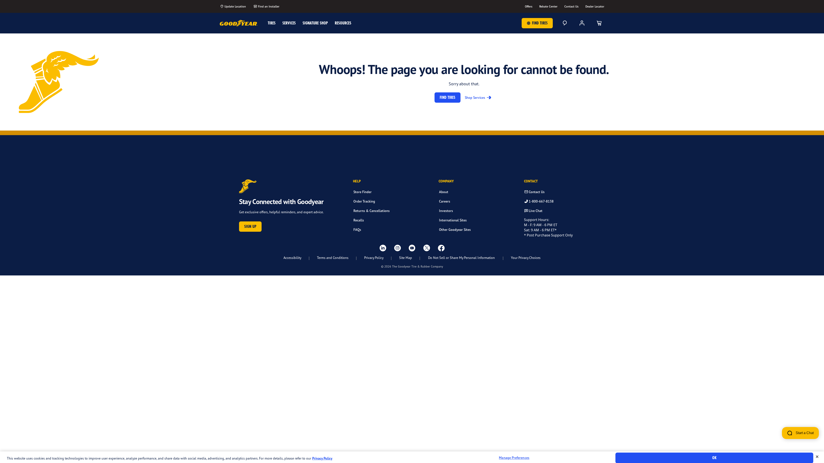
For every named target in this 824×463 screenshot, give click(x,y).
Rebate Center (548, 6)
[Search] (565, 23)
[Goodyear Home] (239, 23)
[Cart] (599, 23)
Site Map (405, 258)
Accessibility (292, 258)
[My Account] (582, 23)
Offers (528, 6)
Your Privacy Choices (526, 258)
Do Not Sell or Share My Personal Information (461, 258)
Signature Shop (315, 23)
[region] (412, 457)
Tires (272, 23)
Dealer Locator (594, 6)
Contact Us (571, 6)
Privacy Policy (373, 258)
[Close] (817, 456)
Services (289, 23)
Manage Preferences (514, 458)
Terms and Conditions (332, 258)
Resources (343, 23)
